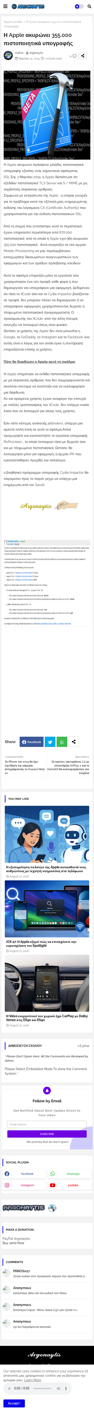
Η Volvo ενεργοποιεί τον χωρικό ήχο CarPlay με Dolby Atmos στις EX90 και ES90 (47, 1018)
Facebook (34, 742)
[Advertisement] (47, 685)
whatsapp (73, 1173)
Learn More (32, 1380)
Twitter (50, 742)
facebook (27, 1173)
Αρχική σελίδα (13, 21)
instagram (27, 1185)
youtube (73, 1185)
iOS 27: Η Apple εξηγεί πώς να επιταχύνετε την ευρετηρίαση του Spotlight (41, 943)
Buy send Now (13, 1243)
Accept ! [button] (14, 1403)
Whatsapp (62, 742)
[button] (89, 6)
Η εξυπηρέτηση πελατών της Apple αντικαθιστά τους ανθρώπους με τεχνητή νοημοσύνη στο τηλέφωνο (46, 869)
